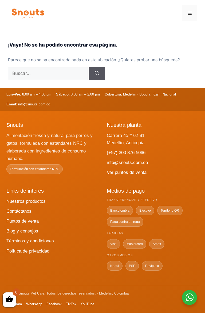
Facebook (54, 304)
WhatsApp (34, 304)
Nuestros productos (26, 201)
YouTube (87, 304)
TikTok (71, 304)
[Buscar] (97, 73)
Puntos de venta (22, 221)
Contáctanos (18, 211)
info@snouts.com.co (127, 162)
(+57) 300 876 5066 (126, 152)
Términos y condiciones (30, 240)
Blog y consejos (22, 231)
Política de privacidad (27, 251)
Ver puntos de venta (127, 172)
